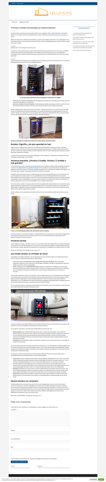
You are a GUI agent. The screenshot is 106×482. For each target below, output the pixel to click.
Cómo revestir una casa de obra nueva (82, 50)
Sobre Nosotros (20, 3)
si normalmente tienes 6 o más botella (22, 285)
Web (12, 447)
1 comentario (14, 30)
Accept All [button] (101, 479)
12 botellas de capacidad (31, 166)
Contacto (13, 3)
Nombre (13, 430)
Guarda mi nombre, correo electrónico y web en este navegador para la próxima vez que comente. (34, 458)
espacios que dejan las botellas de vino (42, 149)
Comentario (14, 409)
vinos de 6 (21, 166)
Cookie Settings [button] (93, 479)
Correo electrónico (16, 439)
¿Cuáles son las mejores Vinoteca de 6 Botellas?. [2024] (29, 46)
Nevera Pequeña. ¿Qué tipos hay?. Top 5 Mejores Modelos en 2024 (32, 59)
